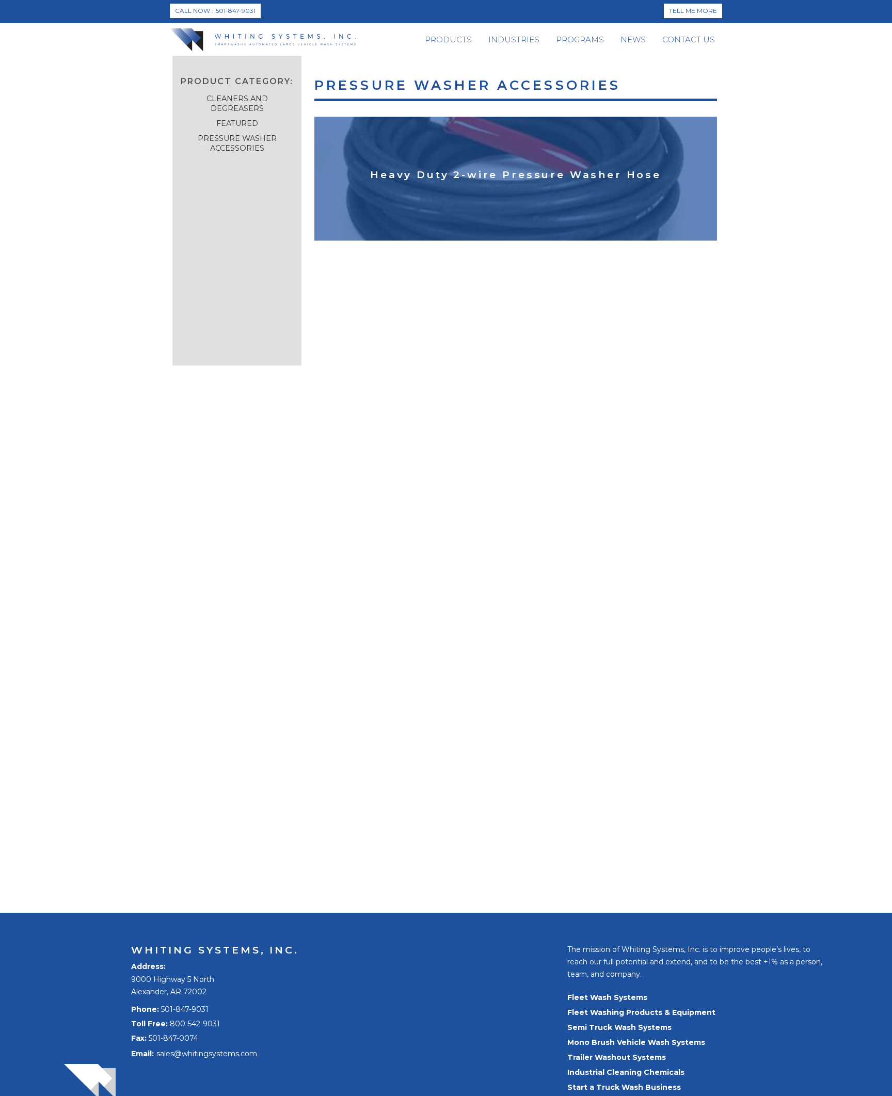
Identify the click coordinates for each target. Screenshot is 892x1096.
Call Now (215, 10)
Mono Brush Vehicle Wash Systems (636, 1042)
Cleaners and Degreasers (237, 103)
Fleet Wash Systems (607, 997)
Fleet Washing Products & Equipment (641, 1012)
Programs (580, 39)
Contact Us (688, 39)
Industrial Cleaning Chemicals (625, 1072)
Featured (237, 123)
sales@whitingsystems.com (206, 1053)
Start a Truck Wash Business (624, 1087)
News (633, 39)
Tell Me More (693, 10)
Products (448, 39)
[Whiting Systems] (263, 39)
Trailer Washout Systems (616, 1057)
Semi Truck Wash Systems (619, 1027)
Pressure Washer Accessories (237, 143)
